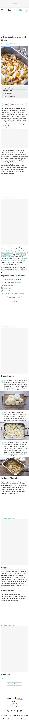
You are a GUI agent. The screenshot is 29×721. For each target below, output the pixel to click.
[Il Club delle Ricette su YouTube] (21, 711)
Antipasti (3, 35)
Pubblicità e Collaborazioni (14, 705)
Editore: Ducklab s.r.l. (17, 715)
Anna (7, 43)
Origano (10, 285)
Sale (9, 291)
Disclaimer (23, 718)
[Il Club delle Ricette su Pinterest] (18, 711)
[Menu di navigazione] (2, 10)
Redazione (14, 703)
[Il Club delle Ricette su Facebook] (8, 711)
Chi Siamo (14, 701)
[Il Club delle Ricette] (14, 10)
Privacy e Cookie (15, 718)
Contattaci (14, 706)
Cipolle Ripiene (6, 254)
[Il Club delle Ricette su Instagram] (11, 711)
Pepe (9, 288)
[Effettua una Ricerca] (26, 10)
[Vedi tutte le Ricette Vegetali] (24, 49)
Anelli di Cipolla (21, 253)
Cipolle (10, 279)
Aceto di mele (16, 282)
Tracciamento (6, 718)
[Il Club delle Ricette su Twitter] (14, 711)
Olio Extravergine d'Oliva (16, 293)
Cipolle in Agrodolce (14, 251)
